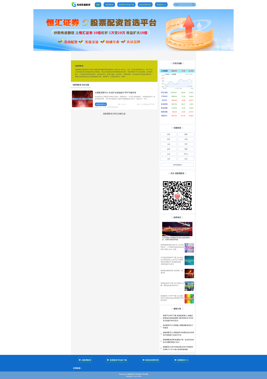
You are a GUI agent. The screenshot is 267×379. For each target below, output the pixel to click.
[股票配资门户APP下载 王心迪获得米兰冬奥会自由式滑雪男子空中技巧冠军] (189, 298)
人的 (168, 144)
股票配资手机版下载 (126, 4)
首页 (98, 4)
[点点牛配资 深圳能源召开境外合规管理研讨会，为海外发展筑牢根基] (177, 229)
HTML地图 (144, 374)
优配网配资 (109, 4)
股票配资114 (161, 4)
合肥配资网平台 (101, 104)
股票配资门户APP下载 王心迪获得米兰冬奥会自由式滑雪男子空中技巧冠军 (172, 298)
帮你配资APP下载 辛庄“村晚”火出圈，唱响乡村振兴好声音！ (172, 284)
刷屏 (186, 134)
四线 (186, 149)
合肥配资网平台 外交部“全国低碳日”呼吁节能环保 (115, 92)
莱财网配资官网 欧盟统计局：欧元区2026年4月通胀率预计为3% (178, 340)
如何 (168, 149)
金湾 (168, 134)
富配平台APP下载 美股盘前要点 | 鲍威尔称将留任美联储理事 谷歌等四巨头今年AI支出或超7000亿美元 (178, 318)
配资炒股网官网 (145, 4)
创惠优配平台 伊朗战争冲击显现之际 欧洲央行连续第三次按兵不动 (178, 333)
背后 (168, 139)
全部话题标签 (177, 165)
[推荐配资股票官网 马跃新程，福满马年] (189, 273)
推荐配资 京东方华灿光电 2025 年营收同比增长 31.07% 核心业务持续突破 (178, 348)
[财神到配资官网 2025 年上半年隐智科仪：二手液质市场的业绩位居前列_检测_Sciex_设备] (189, 248)
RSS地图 (138, 374)
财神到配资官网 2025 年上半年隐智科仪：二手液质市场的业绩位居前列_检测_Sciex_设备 (172, 247)
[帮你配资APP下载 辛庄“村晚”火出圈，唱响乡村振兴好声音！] (189, 286)
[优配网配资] (81, 4)
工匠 (168, 159)
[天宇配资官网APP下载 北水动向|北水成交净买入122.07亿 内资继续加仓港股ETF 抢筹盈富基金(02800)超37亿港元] (189, 261)
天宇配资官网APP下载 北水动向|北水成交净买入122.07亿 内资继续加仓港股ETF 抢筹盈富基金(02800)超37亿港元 (172, 260)
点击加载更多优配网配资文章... (114, 113)
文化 (186, 159)
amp (168, 154)
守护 (186, 144)
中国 (186, 139)
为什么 (186, 154)
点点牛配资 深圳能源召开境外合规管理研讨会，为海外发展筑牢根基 (176, 239)
